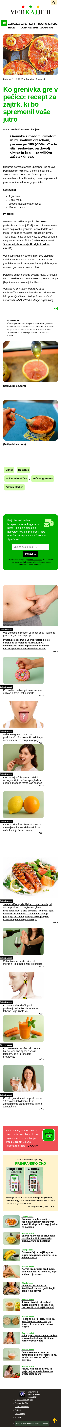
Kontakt (18, 1417)
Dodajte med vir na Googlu (32, 1423)
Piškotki (18, 1410)
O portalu (24, 1400)
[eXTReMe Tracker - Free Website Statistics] (22, 1396)
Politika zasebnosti (22, 1407)
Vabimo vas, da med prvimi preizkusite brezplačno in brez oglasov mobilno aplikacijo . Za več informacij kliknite (23, 1138)
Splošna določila (21, 1403)
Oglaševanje (20, 1414)
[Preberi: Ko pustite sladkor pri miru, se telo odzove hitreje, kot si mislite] (24, 658)
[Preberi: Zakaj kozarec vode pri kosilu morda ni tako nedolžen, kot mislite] (24, 929)
